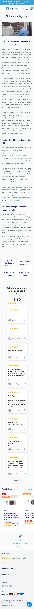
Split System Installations (24, 263)
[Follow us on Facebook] (3, 586)
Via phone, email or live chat (17, 543)
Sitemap (11, 603)
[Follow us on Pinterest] (10, 586)
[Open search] (23, 9)
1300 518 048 (15, 200)
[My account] (27, 9)
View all (29, 489)
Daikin (6, 510)
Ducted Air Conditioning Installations (9, 263)
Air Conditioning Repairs (9, 273)
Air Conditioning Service (24, 273)
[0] (30, 9)
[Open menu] (3, 8)
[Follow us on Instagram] (6, 586)
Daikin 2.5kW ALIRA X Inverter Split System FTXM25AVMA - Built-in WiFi (11, 516)
